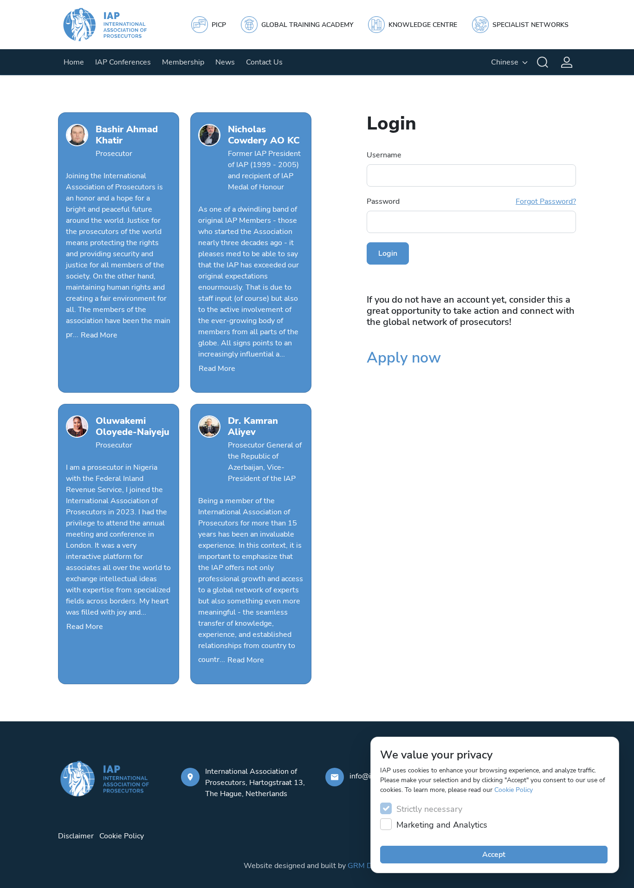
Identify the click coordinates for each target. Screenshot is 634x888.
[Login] (566, 62)
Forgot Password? (546, 201)
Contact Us (264, 62)
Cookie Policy (513, 789)
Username (384, 155)
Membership (183, 62)
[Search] (542, 62)
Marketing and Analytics (441, 824)
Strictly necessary (429, 809)
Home (74, 62)
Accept (493, 854)
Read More (99, 335)
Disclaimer (76, 836)
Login (387, 253)
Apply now (404, 358)
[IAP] (113, 25)
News (225, 62)
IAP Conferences (123, 62)
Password (471, 201)
